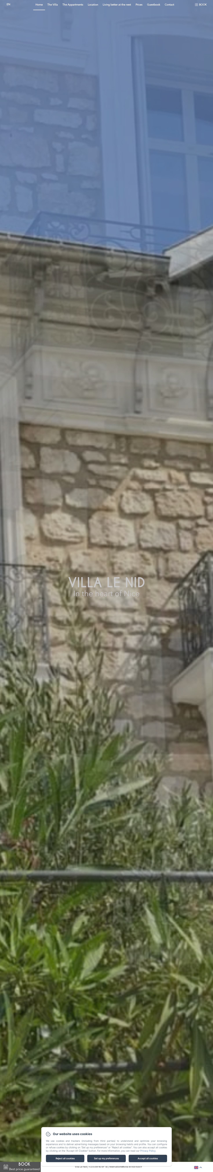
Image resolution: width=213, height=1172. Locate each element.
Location (93, 4)
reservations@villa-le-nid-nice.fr (125, 1167)
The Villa (52, 4)
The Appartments (72, 4)
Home (39, 4)
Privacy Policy (147, 1150)
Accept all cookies (148, 1158)
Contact (169, 4)
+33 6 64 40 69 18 (98, 1167)
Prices (139, 4)
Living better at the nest (117, 4)
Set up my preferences (106, 1158)
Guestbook (153, 4)
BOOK (203, 4)
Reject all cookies (65, 1158)
